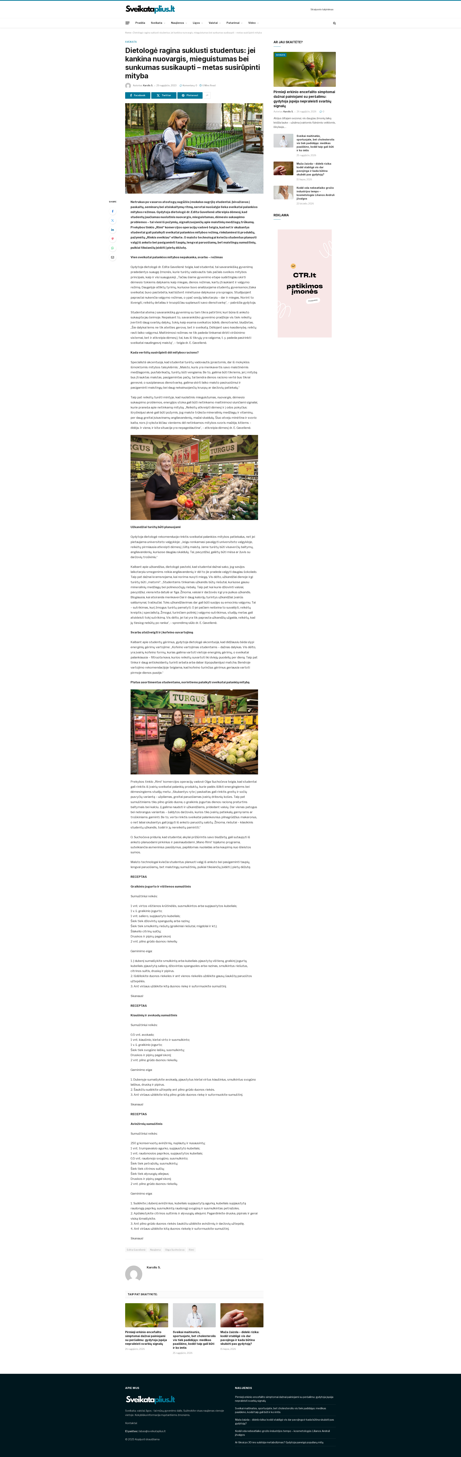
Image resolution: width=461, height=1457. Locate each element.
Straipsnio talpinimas (322, 9)
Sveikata (156, 22)
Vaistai (213, 22)
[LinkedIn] (112, 229)
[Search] (334, 23)
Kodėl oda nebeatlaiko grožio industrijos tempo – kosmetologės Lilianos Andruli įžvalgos (316, 193)
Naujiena (155, 1249)
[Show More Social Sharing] (207, 95)
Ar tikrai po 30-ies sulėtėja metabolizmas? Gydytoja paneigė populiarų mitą (279, 1442)
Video (252, 22)
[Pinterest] (112, 238)
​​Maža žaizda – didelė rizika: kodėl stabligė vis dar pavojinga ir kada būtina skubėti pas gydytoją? (239, 1338)
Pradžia (140, 22)
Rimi (191, 1249)
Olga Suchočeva (174, 1249)
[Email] (112, 257)
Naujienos (177, 22)
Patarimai (233, 22)
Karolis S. (148, 85)
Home (128, 32)
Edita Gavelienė (136, 1249)
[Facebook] (112, 211)
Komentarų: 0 (190, 85)
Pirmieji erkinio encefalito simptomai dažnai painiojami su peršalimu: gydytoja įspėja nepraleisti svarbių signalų (146, 1338)
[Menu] (127, 22)
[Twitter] (112, 220)
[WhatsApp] (112, 248)
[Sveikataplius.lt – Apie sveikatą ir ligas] (150, 9)
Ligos (196, 22)
